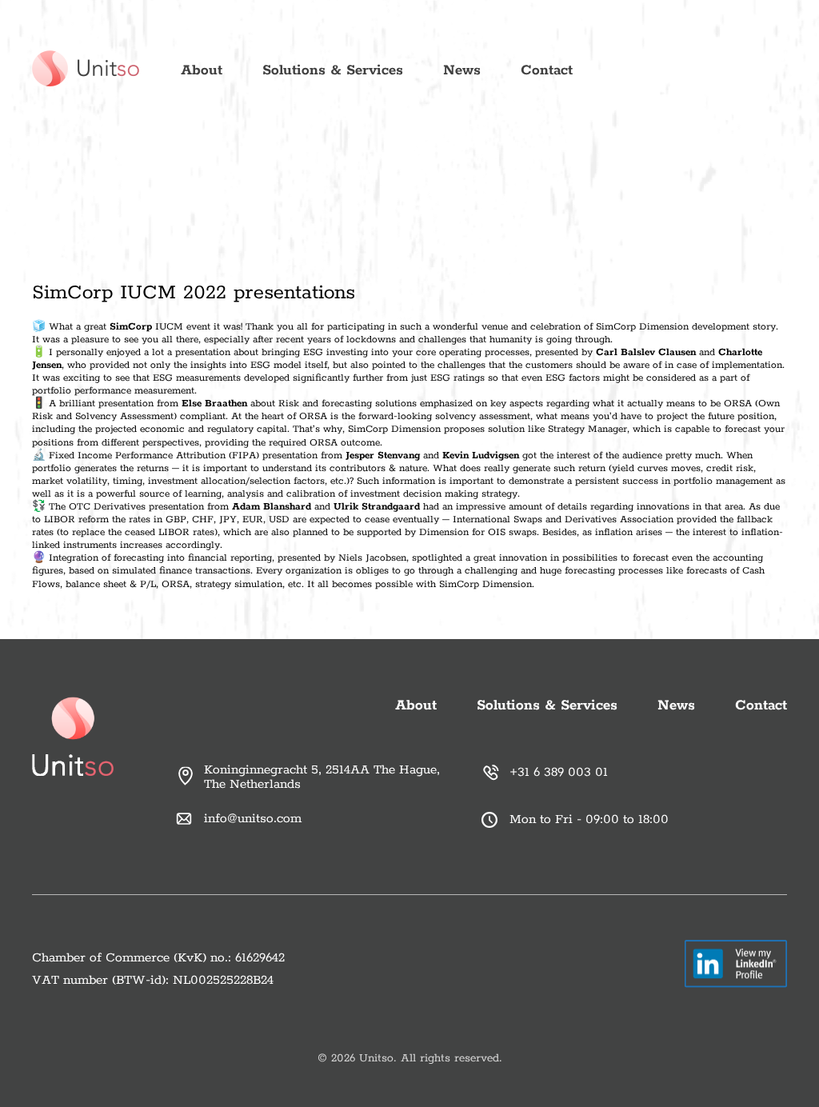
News (462, 70)
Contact (547, 70)
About (201, 70)
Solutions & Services (332, 70)
